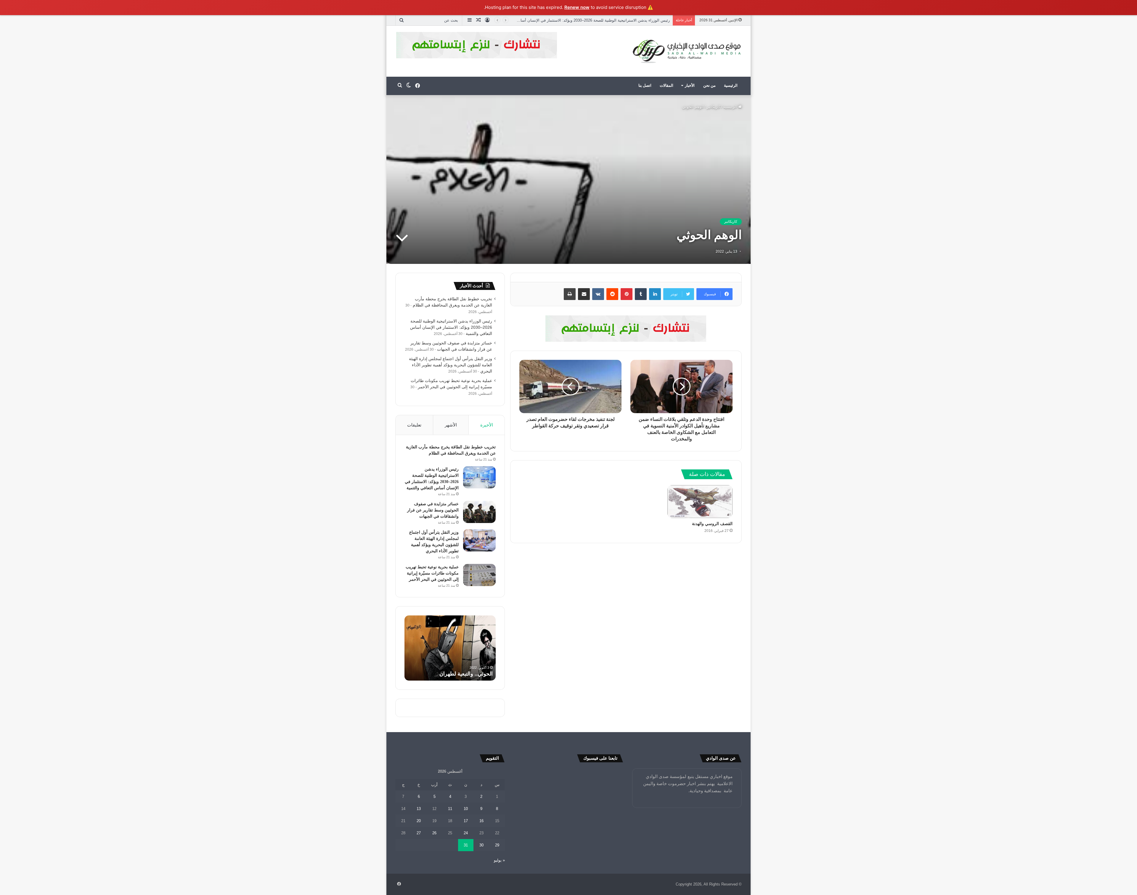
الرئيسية (731, 85)
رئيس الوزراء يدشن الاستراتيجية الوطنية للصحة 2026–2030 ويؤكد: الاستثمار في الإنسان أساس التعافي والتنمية (580, 20)
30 (481, 845)
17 (466, 821)
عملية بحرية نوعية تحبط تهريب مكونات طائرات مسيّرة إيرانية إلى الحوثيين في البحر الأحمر (432, 573)
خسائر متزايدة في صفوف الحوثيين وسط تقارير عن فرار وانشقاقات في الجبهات (433, 510)
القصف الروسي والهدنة (712, 524)
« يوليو (499, 860)
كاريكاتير (713, 107)
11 (450, 808)
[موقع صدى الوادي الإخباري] (687, 51)
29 (497, 845)
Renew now (577, 7)
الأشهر (451, 424)
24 (466, 833)
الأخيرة (486, 424)
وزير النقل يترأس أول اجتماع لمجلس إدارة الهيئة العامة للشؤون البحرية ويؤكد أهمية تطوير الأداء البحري (450, 365)
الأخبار (690, 85)
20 (419, 821)
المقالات (666, 85)
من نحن (709, 85)
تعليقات (414, 424)
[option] (450, 648)
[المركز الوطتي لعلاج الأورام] (626, 328)
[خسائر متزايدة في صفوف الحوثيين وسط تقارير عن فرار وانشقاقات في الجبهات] (479, 512)
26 (434, 833)
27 (419, 833)
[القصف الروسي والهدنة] (700, 501)
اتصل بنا (644, 85)
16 (481, 821)
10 (466, 808)
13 (419, 808)
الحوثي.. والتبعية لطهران (466, 674)
